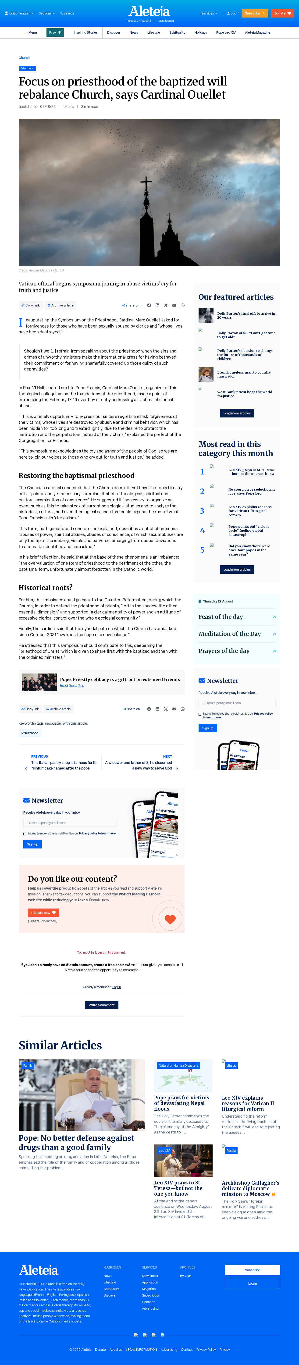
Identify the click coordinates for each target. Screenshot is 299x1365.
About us (116, 1349)
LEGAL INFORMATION (141, 1349)
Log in (235, 13)
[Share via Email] (174, 305)
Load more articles (237, 413)
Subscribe (252, 13)
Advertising (150, 1308)
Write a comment (102, 1005)
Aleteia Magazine (257, 32)
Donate (279, 13)
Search (69, 13)
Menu (32, 32)
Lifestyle (153, 32)
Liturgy (231, 1065)
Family (27, 1065)
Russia (231, 1150)
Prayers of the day (224, 651)
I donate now (40, 912)
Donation (148, 1302)
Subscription (151, 1295)
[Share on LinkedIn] (157, 305)
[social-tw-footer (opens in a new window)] (154, 1335)
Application (150, 1282)
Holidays (201, 32)
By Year (185, 1276)
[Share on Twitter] (166, 305)
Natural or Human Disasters (178, 1065)
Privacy (225, 1349)
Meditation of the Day (230, 634)
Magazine (149, 1289)
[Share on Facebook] (149, 305)
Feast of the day (221, 616)
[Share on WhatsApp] (183, 305)
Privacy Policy (206, 1349)
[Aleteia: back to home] (149, 11)
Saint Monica (166, 21)
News (134, 32)
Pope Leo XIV (226, 32)
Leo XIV (164, 1150)
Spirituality (177, 32)
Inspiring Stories (86, 32)
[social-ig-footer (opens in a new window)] (163, 1335)
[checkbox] (24, 834)
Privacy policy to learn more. (97, 833)
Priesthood (30, 733)
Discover (113, 32)
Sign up (32, 844)
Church (24, 57)
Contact (187, 1349)
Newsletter (150, 1276)
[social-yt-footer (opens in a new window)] (136, 1335)
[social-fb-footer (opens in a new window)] (145, 1335)
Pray (52, 32)
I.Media (68, 106)
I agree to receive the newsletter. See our (72, 833)
